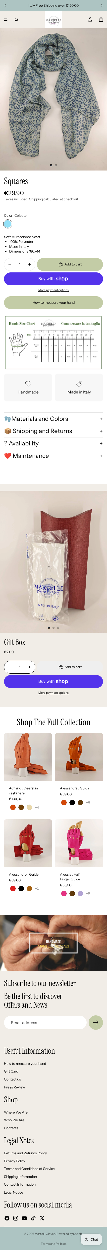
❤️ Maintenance (26, 455)
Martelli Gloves (45, 1234)
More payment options (53, 290)
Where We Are (16, 1112)
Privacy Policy (14, 1161)
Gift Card (11, 1071)
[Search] (16, 19)
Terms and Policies (53, 1244)
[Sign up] (96, 1022)
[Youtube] (24, 1218)
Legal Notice (13, 1192)
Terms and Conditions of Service (29, 1168)
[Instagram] (16, 1218)
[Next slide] (101, 5)
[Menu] (5, 19)
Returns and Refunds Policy (25, 1153)
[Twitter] (42, 1218)
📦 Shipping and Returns (38, 430)
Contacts (11, 1128)
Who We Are (14, 1120)
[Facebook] (7, 1218)
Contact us (12, 1079)
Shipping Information (20, 1176)
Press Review (14, 1087)
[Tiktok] (33, 1218)
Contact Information (20, 1184)
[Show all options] (37, 807)
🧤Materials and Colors (36, 418)
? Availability (21, 443)
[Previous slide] (5, 5)
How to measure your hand (54, 302)
